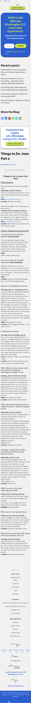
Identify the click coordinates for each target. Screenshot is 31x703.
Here (13, 481)
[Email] (20, 118)
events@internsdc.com (13, 199)
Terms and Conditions (17, 694)
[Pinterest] (9, 118)
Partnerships (15, 633)
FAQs (15, 590)
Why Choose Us (15, 636)
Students (15, 622)
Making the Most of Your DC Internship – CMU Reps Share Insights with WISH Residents (12, 80)
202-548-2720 (15, 660)
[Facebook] (2, 118)
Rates (15, 580)
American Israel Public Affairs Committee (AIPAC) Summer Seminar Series (13, 452)
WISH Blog (15, 587)
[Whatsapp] (13, 118)
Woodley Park (15, 610)
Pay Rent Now (15, 577)
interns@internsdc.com (16, 686)
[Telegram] (16, 118)
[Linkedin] (6, 118)
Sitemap (15, 594)
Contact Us (15, 583)
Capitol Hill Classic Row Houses (15, 606)
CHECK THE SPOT (15, 144)
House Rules (15, 613)
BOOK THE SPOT (17, 8)
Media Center (15, 626)
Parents (15, 629)
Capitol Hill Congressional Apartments (15, 603)
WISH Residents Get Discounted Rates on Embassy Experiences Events (13, 72)
